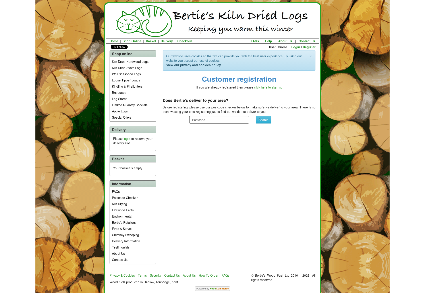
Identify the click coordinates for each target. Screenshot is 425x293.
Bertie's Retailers (124, 222)
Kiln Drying (119, 204)
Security (155, 275)
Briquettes (119, 92)
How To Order (208, 275)
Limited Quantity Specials (129, 105)
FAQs (255, 41)
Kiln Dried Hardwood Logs (130, 61)
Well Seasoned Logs (126, 74)
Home (114, 41)
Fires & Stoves (122, 228)
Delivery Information (126, 241)
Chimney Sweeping (125, 235)
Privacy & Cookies (122, 275)
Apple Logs (120, 111)
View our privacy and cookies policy (193, 65)
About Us (285, 41)
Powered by (212, 288)
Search (264, 120)
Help (268, 41)
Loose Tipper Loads (126, 80)
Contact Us (307, 41)
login (127, 138)
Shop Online (132, 41)
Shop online (122, 53)
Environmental (122, 216)
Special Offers (121, 117)
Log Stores (119, 98)
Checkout (184, 41)
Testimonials (120, 247)
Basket (151, 41)
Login (295, 47)
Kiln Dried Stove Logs (127, 68)
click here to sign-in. (268, 87)
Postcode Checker (125, 197)
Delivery (167, 41)
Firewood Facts (123, 210)
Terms (142, 275)
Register (309, 47)
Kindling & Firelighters (127, 86)
